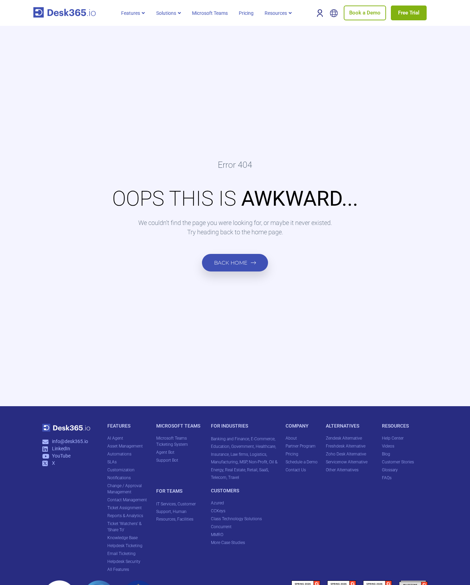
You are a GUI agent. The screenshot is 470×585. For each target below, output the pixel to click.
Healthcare (265, 446)
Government (242, 446)
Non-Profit (258, 462)
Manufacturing (224, 462)
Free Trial (408, 13)
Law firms (239, 454)
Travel (233, 477)
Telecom (218, 477)
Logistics (258, 454)
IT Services (166, 504)
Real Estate (235, 470)
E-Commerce (263, 439)
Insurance (220, 454)
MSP (243, 462)
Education (220, 446)
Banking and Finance (230, 439)
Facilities (185, 519)
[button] (133, 13)
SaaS (263, 470)
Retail (252, 470)
